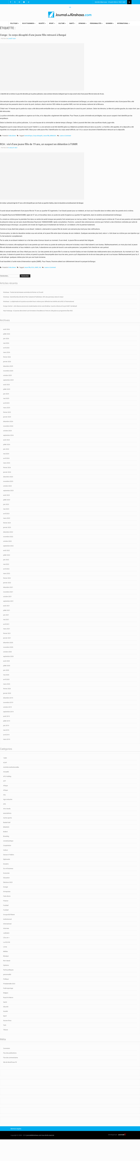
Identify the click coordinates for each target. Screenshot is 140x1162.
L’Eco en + (6, 937)
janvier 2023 (7, 527)
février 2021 (7, 633)
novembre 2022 (8, 536)
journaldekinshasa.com (33, 1135)
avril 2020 (6, 679)
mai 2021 (6, 619)
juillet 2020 (6, 665)
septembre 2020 (8, 656)
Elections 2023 (8, 882)
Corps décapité (37, 135)
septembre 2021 (8, 601)
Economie (6, 873)
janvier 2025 (7, 417)
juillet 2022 (6, 555)
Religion (5, 993)
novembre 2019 (8, 702)
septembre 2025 (8, 380)
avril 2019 (6, 735)
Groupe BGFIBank (9, 914)
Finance (5, 901)
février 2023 (7, 523)
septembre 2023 (8, 490)
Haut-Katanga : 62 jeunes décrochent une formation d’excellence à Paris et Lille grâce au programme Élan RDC (38, 311)
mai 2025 (6, 398)
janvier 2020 (7, 693)
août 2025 (6, 384)
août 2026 (6, 329)
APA (4, 804)
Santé (71, 23)
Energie (5, 887)
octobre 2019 (7, 707)
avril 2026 (6, 348)
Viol (40, 267)
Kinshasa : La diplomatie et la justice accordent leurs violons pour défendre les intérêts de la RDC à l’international (38, 301)
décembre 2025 (8, 366)
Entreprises (6, 891)
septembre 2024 (8, 435)
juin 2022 (6, 559)
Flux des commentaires (10, 1057)
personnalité (7, 974)
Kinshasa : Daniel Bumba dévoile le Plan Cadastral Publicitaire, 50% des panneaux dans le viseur (33, 297)
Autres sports (7, 818)
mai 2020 (6, 675)
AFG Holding (7, 776)
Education (6, 878)
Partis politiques (8, 970)
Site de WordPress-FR (10, 1062)
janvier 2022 (7, 583)
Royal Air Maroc (8, 997)
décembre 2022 (8, 532)
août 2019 (6, 716)
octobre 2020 (7, 652)
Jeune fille (46, 135)
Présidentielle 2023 (9, 983)
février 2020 (7, 688)
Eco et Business (28, 23)
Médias (5, 951)
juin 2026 (6, 338)
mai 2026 (6, 343)
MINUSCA (53, 135)
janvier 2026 (7, 361)
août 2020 (6, 661)
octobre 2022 (7, 541)
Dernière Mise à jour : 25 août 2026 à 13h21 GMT (110, 2)
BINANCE (6, 827)
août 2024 (6, 440)
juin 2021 (6, 615)
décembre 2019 (8, 698)
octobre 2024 (7, 430)
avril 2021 (6, 624)
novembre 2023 (8, 481)
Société (42, 23)
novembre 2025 (8, 371)
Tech (4, 1025)
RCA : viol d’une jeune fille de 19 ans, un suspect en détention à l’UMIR (38, 144)
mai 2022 (6, 564)
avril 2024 (6, 458)
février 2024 (7, 467)
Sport (51, 23)
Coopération (7, 845)
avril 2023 (6, 513)
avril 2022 (6, 569)
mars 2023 (6, 518)
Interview (6, 928)
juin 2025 (6, 394)
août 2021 (6, 606)
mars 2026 (6, 352)
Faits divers (12, 135)
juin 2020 (6, 670)
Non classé (6, 960)
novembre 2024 (8, 426)
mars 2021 (6, 629)
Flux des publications (10, 1053)
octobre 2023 (7, 486)
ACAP (5, 762)
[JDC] (70, 15)
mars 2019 (6, 739)
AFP (4, 781)
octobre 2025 (7, 375)
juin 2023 (6, 504)
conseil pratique (8, 841)
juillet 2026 (6, 334)
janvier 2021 (7, 638)
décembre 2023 (8, 477)
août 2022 (6, 550)
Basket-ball (6, 822)
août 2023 (6, 495)
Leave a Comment (65, 136)
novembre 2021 (8, 592)
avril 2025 (6, 403)
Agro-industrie (7, 799)
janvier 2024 (7, 472)
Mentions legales (16, 1129)
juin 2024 (6, 449)
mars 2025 (6, 407)
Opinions (82, 23)
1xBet (5, 758)
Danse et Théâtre (8, 855)
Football (5, 905)
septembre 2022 (8, 546)
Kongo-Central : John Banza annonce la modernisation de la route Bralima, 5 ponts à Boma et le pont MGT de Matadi (40, 306)
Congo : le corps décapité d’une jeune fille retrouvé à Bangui (33, 34)
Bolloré (5, 831)
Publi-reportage (8, 988)
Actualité (6, 772)
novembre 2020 (8, 647)
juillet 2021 (6, 610)
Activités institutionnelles (11, 767)
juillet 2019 (6, 721)
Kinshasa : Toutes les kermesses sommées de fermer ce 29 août (23, 292)
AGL (4, 795)
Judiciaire (6, 933)
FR (70, 7)
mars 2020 (6, 684)
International (123, 23)
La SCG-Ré (6, 942)
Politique (14, 23)
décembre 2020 (8, 642)
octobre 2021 (7, 596)
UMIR (36, 267)
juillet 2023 (6, 500)
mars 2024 (6, 463)
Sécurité (5, 1007)
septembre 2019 (8, 711)
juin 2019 (6, 725)
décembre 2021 (8, 587)
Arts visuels (6, 808)
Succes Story (7, 1020)
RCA (32, 267)
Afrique (5, 785)
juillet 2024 (6, 444)
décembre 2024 (8, 421)
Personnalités (95, 23)
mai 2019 (6, 730)
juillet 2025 (6, 389)
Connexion (6, 1048)
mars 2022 (6, 573)
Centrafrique (28, 135)
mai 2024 (6, 454)
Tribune (5, 1030)
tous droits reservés (48, 1135)
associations (7, 813)
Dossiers (109, 23)
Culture (61, 23)
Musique (6, 956)
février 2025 (7, 412)
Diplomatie (6, 859)
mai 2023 (6, 509)
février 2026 (7, 357)
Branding (6, 836)
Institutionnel (7, 919)
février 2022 (7, 578)
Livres (5, 947)
